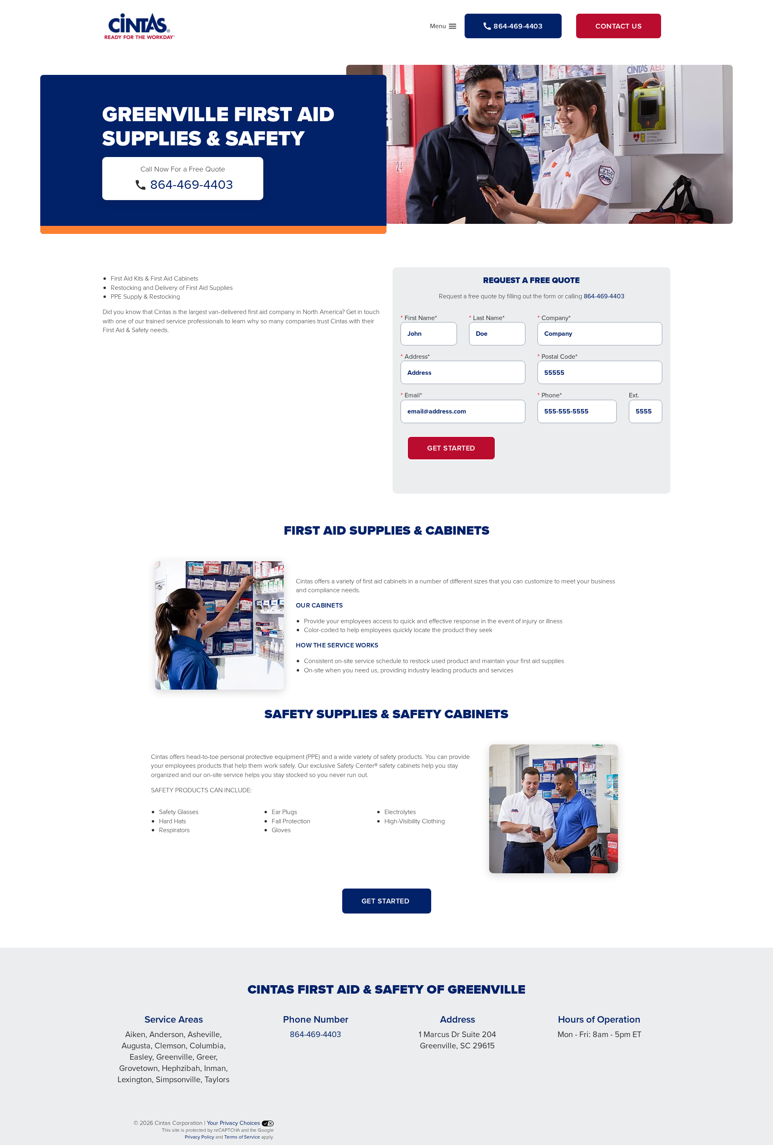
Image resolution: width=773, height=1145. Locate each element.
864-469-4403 (191, 184)
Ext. (634, 395)
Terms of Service (242, 1136)
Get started (387, 901)
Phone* (552, 395)
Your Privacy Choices (234, 1122)
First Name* (421, 317)
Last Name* (488, 317)
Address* (417, 356)
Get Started (451, 448)
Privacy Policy (199, 1136)
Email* (413, 395)
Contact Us (618, 26)
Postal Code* (559, 356)
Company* (556, 317)
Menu (443, 27)
